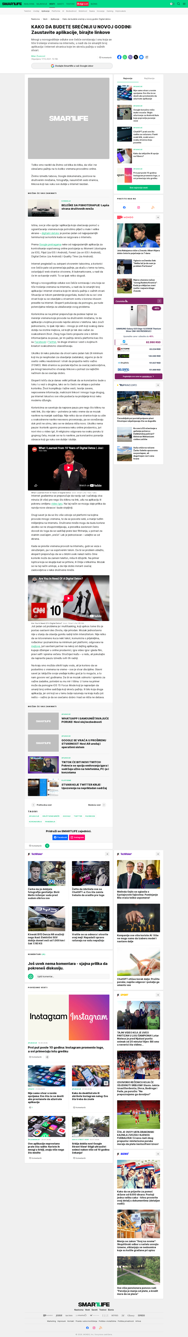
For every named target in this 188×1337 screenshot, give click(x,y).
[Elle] (105, 1315)
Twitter (52, 341)
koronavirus (35, 821)
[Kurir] (59, 1315)
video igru (56, 503)
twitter (78, 816)
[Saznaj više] (158, 217)
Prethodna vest (44, 805)
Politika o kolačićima (107, 1321)
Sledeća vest (94, 805)
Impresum (62, 1321)
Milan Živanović (38, 56)
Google (67, 816)
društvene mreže (51, 816)
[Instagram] (138, 207)
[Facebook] (124, 207)
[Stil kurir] (123, 1315)
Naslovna (35, 19)
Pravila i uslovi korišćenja (86, 1321)
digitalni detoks (50, 233)
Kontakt (70, 1321)
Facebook (40, 341)
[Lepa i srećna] (69, 1315)
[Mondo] (48, 1315)
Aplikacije (55, 19)
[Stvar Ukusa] (94, 1315)
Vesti (45, 19)
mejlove (35, 646)
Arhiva (138, 1321)
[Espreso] (141, 1315)
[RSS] (153, 207)
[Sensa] (114, 1315)
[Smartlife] (12, 3)
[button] (105, 57)
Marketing (51, 1321)
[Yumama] (81, 1315)
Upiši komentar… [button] (45, 976)
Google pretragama (50, 244)
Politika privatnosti (126, 1321)
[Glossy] (131, 1315)
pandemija (50, 821)
